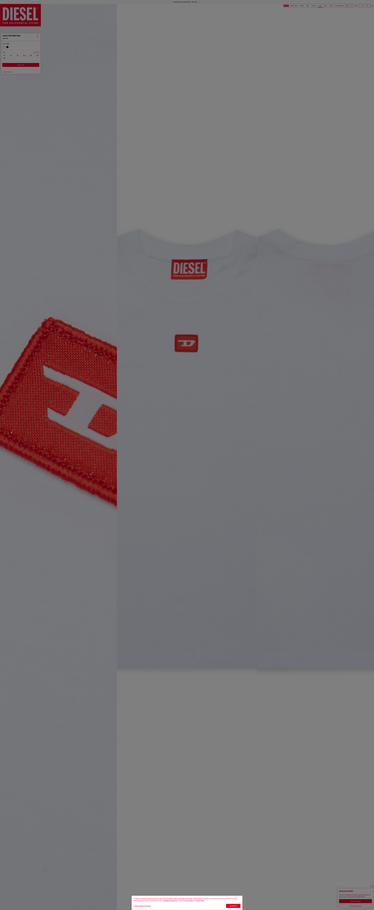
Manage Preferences (170, 900)
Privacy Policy (188, 900)
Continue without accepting (142, 906)
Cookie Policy (200, 900)
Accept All (233, 906)
